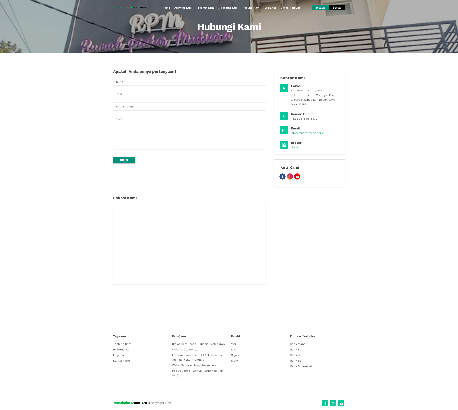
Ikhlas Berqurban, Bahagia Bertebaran (198, 344)
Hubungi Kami (251, 7)
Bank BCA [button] (297, 349)
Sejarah (236, 355)
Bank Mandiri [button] (299, 344)
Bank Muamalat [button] (301, 366)
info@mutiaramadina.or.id (307, 133)
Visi (233, 344)
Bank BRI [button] (296, 355)
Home (166, 7)
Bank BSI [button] (296, 360)
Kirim (124, 160)
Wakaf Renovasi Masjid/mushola (194, 365)
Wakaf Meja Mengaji (185, 349)
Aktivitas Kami (183, 7)
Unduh (295, 147)
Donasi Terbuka (290, 7)
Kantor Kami (121, 360)
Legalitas (270, 7)
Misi (234, 349)
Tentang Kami (229, 7)
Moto (234, 360)
